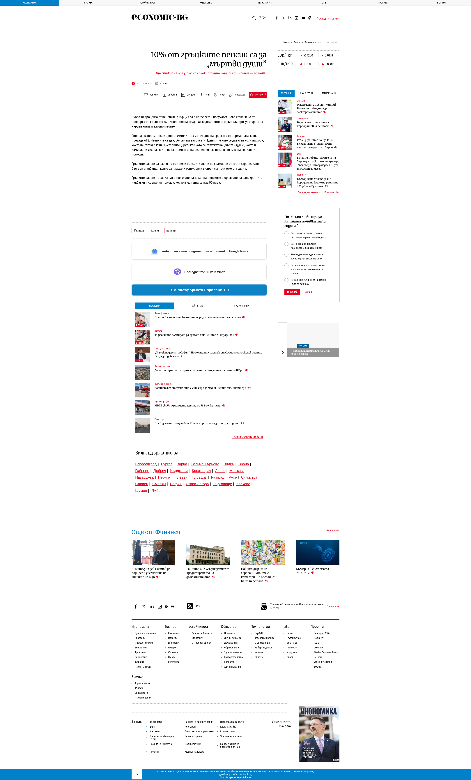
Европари (140, 638)
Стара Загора (197, 484)
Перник (164, 477)
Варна (182, 464)
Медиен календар (194, 751)
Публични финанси (145, 633)
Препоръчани (241, 305)
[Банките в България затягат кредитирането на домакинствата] (208, 552)
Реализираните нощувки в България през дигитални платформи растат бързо (315, 143)
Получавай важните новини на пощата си (296, 604)
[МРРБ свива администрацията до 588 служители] (142, 407)
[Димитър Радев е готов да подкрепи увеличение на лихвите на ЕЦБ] (153, 552)
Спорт (290, 657)
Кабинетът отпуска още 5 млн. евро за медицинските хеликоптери (201, 388)
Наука (290, 633)
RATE (316, 642)
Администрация (233, 666)
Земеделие (141, 657)
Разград (217, 477)
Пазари (172, 647)
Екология (229, 662)
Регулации (174, 662)
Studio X (247, 774)
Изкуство (292, 652)
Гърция (139, 230)
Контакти (155, 731)
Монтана (236, 471)
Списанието (141, 692)
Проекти (383, 2)
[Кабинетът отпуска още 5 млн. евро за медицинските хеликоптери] (142, 390)
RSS (198, 606)
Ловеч (220, 471)
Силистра (249, 477)
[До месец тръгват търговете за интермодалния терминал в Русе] (142, 372)
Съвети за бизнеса (202, 633)
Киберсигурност (263, 647)
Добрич (159, 471)
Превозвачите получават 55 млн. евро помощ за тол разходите (197, 423)
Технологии (265, 2)
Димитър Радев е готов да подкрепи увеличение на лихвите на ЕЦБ (151, 573)
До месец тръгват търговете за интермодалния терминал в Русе (200, 370)
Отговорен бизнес (201, 642)
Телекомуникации (265, 638)
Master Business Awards (326, 652)
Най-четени (197, 305)
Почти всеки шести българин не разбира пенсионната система (198, 317)
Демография (231, 642)
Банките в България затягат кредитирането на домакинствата (207, 573)
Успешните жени (323, 662)
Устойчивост (147, 2)
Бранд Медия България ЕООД (162, 738)
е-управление (262, 642)
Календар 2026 (322, 633)
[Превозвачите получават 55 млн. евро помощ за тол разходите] (142, 425)
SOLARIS (318, 666)
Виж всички (332, 530)
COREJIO (318, 647)
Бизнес (88, 2)
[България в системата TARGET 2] (318, 552)
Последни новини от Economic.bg (318, 192)
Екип (152, 726)
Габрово (142, 471)
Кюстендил (201, 471)
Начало (286, 42)
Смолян (159, 484)
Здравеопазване (233, 652)
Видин (229, 464)
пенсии (171, 230)
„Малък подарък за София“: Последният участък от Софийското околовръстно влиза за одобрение (208, 354)
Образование (231, 647)
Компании (173, 633)
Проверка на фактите (232, 722)
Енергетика (141, 647)
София (176, 484)
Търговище (222, 484)
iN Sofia (318, 657)
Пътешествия (294, 638)
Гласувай (292, 292)
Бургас (166, 464)
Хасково (243, 484)
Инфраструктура (144, 642)
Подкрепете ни (193, 744)
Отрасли (172, 638)
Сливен (141, 484)
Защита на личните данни (199, 722)
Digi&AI (259, 633)
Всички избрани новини (247, 437)
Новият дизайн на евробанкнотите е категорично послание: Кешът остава (258, 575)
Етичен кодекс (228, 731)
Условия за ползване (231, 736)
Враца (243, 464)
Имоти (171, 657)
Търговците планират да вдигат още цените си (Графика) (194, 335)
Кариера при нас (194, 736)
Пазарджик (144, 477)
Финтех (259, 657)
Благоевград (146, 464)
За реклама (156, 722)
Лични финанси (233, 638)
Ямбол (157, 491)
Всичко (441, 2)
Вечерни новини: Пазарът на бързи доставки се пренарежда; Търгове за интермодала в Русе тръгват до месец (318, 163)
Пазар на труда (143, 666)
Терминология (142, 683)
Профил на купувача (161, 744)
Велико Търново (205, 464)
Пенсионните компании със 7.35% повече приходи (310, 352)
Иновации (173, 642)
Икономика (29, 2)
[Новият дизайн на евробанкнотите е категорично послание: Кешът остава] (263, 552)
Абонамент (191, 726)
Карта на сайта (228, 726)
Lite (324, 2)
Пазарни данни (143, 697)
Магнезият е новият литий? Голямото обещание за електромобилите (316, 108)
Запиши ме (333, 606)
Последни (154, 305)
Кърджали (179, 471)
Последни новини (328, 18)
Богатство (292, 642)
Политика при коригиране (199, 731)
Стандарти (197, 638)
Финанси (309, 42)
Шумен (141, 491)
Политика (229, 633)
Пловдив (199, 477)
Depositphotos (243, 777)
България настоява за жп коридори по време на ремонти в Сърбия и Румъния (318, 182)
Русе (233, 477)
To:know (139, 688)
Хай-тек (259, 652)
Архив (308, 292)
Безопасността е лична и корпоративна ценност (314, 124)
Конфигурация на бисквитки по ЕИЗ (230, 745)
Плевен (181, 477)
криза (155, 230)
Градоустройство (233, 657)
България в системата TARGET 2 (312, 571)
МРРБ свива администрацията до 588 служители (188, 405)
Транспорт (140, 652)
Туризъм (139, 662)
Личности (292, 647)
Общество (206, 2)
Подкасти (319, 638)
